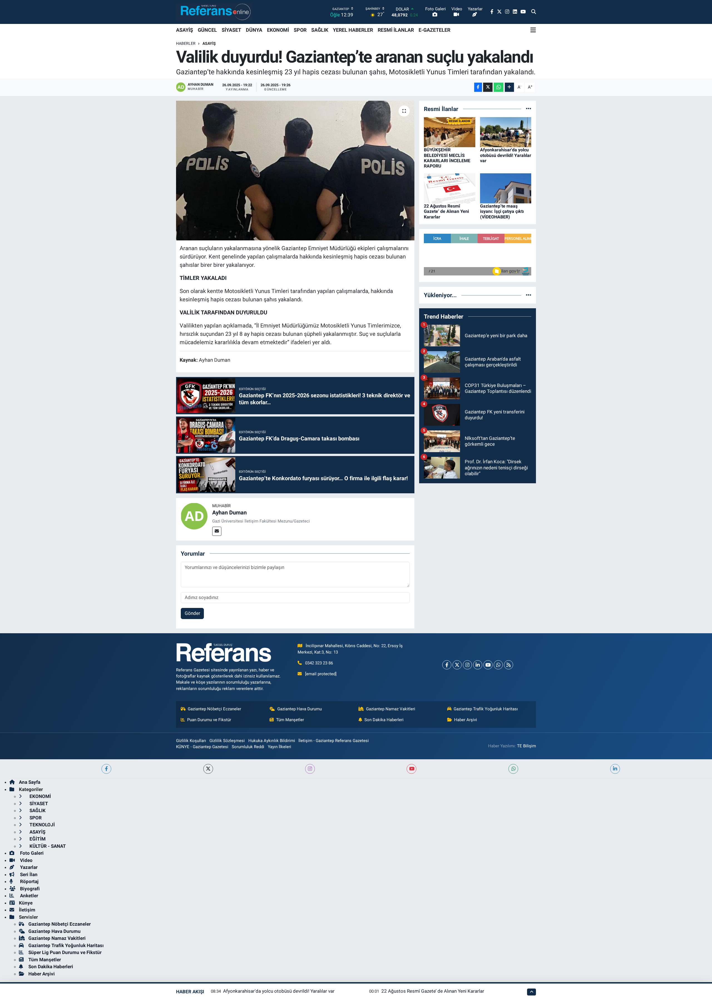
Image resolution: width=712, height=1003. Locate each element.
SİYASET (231, 30)
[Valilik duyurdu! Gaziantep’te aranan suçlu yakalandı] (295, 170)
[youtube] (411, 769)
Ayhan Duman (229, 512)
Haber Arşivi (465, 719)
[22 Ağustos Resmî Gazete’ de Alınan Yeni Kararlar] (449, 188)
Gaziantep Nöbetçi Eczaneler (214, 708)
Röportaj (28, 881)
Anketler (28, 895)
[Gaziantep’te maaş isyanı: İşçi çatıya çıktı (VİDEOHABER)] (505, 188)
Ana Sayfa (29, 782)
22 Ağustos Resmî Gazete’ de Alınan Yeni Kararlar (446, 211)
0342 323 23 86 (319, 663)
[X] (457, 664)
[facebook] (106, 769)
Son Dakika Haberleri (384, 719)
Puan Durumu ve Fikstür (209, 719)
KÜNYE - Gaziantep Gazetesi (202, 746)
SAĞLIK (319, 30)
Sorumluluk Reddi (248, 746)
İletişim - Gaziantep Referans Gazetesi (333, 740)
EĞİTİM (37, 839)
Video (26, 860)
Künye (26, 903)
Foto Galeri (31, 853)
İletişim (27, 910)
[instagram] (310, 769)
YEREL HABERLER (353, 30)
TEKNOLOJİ (41, 824)
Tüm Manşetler (290, 719)
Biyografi (29, 888)
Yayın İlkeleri (279, 746)
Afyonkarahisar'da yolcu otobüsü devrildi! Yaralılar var (505, 155)
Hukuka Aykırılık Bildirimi (271, 740)
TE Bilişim (526, 745)
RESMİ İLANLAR (396, 30)
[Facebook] (446, 664)
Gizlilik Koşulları (191, 740)
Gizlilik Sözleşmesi (227, 740)
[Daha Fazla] (509, 87)
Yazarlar (28, 867)
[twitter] (208, 769)
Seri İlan (28, 874)
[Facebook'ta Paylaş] (478, 87)
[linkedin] (615, 769)
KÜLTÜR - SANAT (47, 846)
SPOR (300, 30)
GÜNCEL (207, 30)
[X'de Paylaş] (488, 87)
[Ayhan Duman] (194, 516)
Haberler (186, 43)
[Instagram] (467, 664)
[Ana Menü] (533, 30)
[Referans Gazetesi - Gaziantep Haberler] (214, 12)
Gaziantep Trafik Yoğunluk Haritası (486, 708)
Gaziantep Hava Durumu (299, 708)
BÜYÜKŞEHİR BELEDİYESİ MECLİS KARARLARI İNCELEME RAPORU (447, 158)
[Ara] (533, 12)
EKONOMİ (278, 30)
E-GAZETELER (434, 30)
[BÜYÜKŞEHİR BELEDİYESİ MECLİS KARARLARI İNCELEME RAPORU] (449, 132)
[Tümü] (528, 109)
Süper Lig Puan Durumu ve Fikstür (65, 952)
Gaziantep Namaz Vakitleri (390, 708)
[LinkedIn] (477, 664)
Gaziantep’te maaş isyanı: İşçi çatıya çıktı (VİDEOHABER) (502, 211)
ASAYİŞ (184, 30)
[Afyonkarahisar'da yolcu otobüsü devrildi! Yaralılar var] (505, 132)
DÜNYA (254, 30)
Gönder (192, 613)
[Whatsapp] (498, 664)
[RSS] (508, 664)
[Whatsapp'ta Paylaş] (498, 87)
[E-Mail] (216, 531)
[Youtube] (488, 664)
